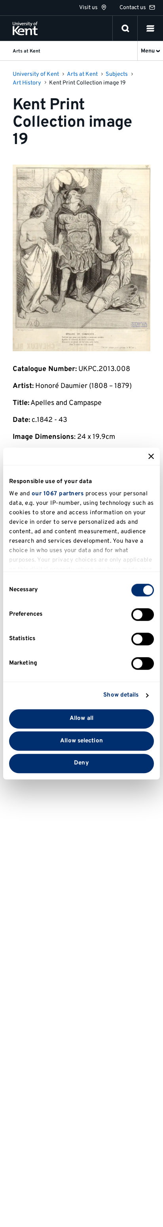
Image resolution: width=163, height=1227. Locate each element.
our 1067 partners (58, 494)
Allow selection (81, 741)
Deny (81, 763)
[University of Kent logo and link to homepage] (25, 28)
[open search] (125, 28)
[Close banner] (151, 456)
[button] (150, 28)
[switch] (142, 614)
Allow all (81, 718)
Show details (120, 695)
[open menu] (150, 28)
